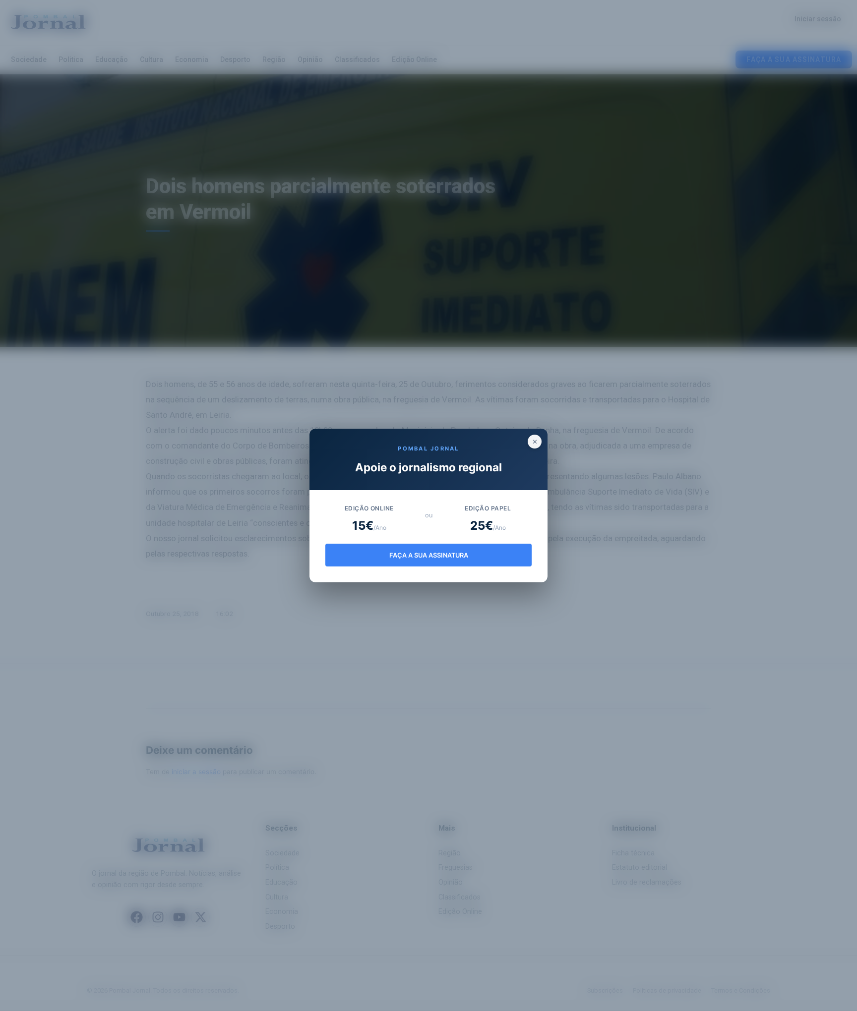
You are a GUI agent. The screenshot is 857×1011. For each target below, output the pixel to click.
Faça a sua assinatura (428, 555)
